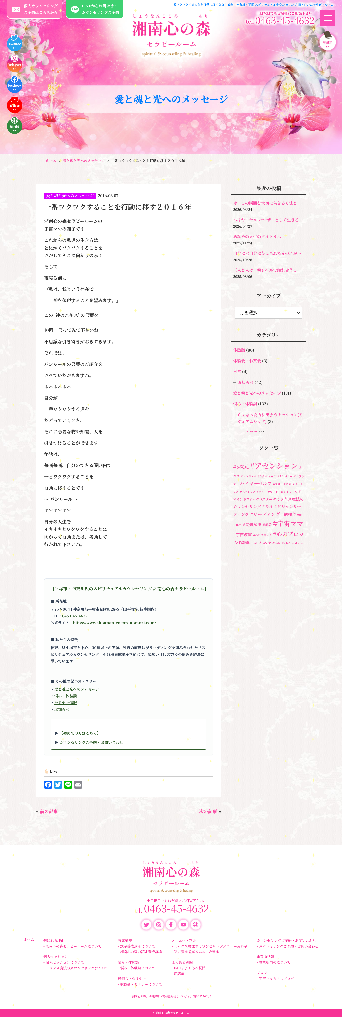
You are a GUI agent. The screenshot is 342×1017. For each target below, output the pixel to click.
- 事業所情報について (273, 962)
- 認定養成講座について (136, 946)
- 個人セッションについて (63, 962)
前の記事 (49, 811)
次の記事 (208, 811)
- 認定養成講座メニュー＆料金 (195, 951)
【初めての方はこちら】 (80, 733)
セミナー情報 (65, 702)
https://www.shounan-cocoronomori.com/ (114, 622)
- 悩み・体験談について (136, 967)
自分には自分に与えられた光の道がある (268, 253)
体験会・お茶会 (247, 361)
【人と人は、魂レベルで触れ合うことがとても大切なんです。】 (268, 270)
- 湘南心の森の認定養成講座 (140, 951)
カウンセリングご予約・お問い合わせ (91, 742)
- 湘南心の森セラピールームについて (72, 946)
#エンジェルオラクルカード (258, 476)
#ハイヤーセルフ (254, 483)
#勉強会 (288, 514)
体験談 (239, 350)
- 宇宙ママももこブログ (275, 978)
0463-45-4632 (75, 615)
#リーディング (265, 514)
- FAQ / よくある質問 (188, 967)
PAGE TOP (330, 1008)
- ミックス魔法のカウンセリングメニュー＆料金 (209, 946)
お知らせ (61, 709)
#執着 (267, 524)
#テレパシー (285, 476)
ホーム (29, 939)
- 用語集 (178, 973)
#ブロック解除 (282, 484)
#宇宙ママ (288, 523)
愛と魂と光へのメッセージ (70, 195)
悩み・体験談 (65, 695)
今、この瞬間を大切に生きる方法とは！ (268, 203)
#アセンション (274, 465)
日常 (237, 371)
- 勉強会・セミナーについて (140, 984)
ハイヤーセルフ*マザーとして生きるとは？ (268, 220)
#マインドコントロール (282, 492)
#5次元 (241, 466)
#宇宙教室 (242, 534)
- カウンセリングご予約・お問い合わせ (287, 946)
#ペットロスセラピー (253, 492)
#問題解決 (252, 524)
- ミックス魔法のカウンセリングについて (76, 967)
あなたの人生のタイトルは (257, 236)
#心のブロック (262, 535)
